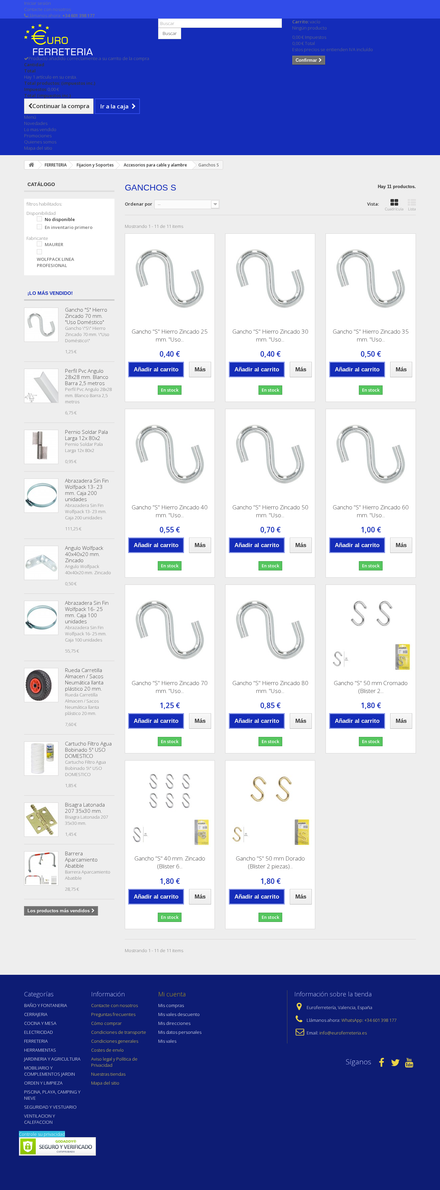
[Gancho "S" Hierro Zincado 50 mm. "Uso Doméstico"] (270, 453)
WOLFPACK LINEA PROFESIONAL (55, 262)
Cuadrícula (394, 208)
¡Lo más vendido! (50, 293)
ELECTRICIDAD (38, 1032)
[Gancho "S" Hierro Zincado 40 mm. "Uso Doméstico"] (169, 453)
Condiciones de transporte (118, 1032)
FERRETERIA (36, 1041)
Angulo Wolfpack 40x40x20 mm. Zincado (84, 554)
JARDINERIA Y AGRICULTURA (52, 1059)
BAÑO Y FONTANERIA (45, 1005)
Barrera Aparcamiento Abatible (81, 859)
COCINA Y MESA (40, 1023)
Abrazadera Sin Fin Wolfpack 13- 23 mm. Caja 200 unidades (87, 489)
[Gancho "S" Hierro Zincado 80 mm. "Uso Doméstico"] (270, 629)
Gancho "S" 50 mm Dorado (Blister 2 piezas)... (270, 862)
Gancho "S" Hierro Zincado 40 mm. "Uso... (170, 511)
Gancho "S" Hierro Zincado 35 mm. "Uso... (371, 335)
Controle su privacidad (42, 1134)
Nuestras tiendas (108, 1074)
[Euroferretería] (86, 39)
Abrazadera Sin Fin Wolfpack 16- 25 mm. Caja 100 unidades (87, 612)
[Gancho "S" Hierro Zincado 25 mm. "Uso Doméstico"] (169, 278)
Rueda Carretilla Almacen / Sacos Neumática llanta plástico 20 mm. (84, 679)
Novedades (35, 123)
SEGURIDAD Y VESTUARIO (50, 1107)
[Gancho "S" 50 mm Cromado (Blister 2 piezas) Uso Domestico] (370, 629)
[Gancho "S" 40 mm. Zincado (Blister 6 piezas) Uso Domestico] (169, 805)
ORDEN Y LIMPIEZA (43, 1083)
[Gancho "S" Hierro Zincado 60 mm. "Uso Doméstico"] (370, 453)
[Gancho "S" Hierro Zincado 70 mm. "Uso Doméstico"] (169, 629)
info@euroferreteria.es (343, 1033)
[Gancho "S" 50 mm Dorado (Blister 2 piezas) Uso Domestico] (270, 805)
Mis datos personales (179, 1032)
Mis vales (167, 1041)
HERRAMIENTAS (40, 1050)
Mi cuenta (172, 994)
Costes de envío (107, 1050)
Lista (412, 208)
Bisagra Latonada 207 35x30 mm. (85, 807)
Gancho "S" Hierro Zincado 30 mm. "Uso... (270, 335)
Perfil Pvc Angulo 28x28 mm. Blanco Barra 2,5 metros (86, 376)
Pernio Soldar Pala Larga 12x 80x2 (86, 434)
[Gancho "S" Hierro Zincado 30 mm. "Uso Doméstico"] (270, 278)
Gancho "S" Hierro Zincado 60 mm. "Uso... (371, 511)
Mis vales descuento (179, 1014)
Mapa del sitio (38, 148)
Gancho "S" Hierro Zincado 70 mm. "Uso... (170, 687)
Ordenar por (138, 204)
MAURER (54, 244)
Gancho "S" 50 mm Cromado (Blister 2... (371, 687)
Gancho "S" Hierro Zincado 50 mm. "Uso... (270, 511)
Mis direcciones (174, 1023)
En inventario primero (68, 227)
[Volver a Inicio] (31, 165)
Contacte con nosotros (47, 9)
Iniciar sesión (37, 3)
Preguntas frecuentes (113, 1014)
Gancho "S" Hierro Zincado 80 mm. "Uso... (270, 687)
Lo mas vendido (40, 129)
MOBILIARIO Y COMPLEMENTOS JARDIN (49, 1071)
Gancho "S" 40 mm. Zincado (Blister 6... (169, 862)
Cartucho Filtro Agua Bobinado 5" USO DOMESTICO (88, 749)
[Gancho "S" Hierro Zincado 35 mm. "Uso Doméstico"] (370, 278)
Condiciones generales (114, 1041)
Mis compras (171, 1005)
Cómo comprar (106, 1023)
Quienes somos (40, 142)
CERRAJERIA (35, 1014)
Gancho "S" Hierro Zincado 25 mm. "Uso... (170, 335)
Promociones (38, 135)
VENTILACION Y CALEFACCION (39, 1119)
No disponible (60, 219)
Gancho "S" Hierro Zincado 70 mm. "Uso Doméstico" (86, 315)
